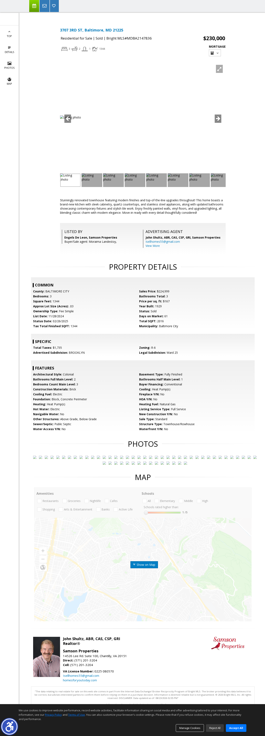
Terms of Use (76, 715)
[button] (9, 727)
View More (153, 246)
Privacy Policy (53, 715)
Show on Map (145, 565)
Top (9, 36)
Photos (9, 68)
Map (9, 84)
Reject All (214, 728)
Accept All (236, 728)
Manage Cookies (189, 728)
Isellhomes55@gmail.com (163, 242)
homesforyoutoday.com (80, 680)
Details (9, 52)
